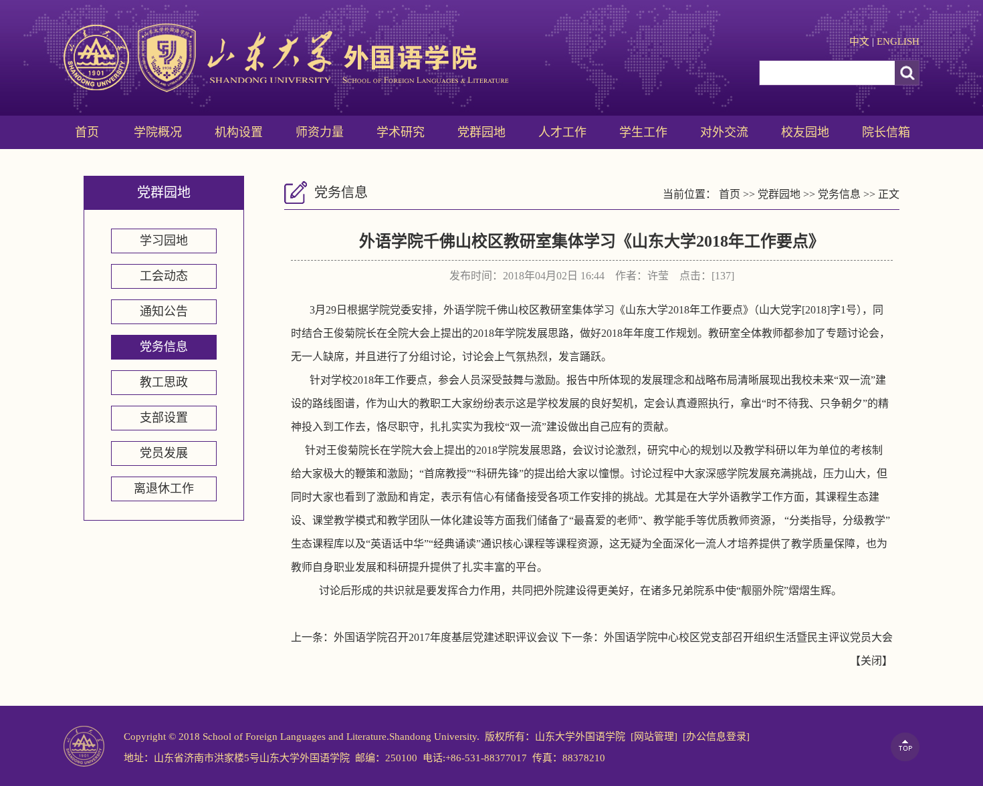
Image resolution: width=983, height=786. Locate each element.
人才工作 (562, 132)
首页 (87, 132)
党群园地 (481, 132)
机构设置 (239, 132)
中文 (859, 41)
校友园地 (805, 132)
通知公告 (164, 311)
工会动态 (164, 276)
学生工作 (643, 132)
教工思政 (164, 382)
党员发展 (164, 453)
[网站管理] (654, 736)
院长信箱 (886, 132)
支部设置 (164, 417)
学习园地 (164, 240)
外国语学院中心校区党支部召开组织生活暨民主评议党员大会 (748, 637)
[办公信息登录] (716, 736)
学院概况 (158, 132)
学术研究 (400, 132)
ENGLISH (898, 41)
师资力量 (320, 132)
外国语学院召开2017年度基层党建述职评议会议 (446, 637)
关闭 (871, 660)
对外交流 (724, 132)
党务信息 (164, 347)
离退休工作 (164, 488)
